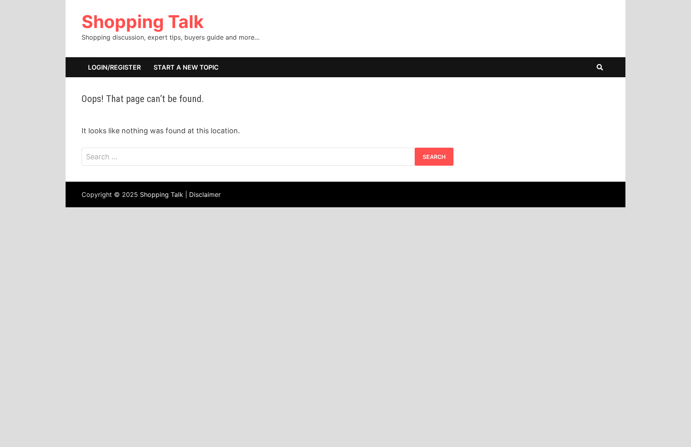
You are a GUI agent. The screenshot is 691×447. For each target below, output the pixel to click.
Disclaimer (205, 194)
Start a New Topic (186, 67)
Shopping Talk (143, 21)
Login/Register (114, 67)
